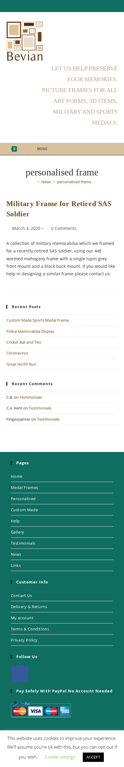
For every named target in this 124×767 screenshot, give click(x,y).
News (16, 554)
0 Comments (63, 228)
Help (15, 521)
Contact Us (21, 595)
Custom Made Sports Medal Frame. (38, 320)
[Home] (34, 181)
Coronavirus (17, 353)
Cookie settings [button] (60, 757)
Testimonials (31, 397)
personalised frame (74, 181)
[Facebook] (20, 674)
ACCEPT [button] (93, 757)
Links (16, 565)
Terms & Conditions (30, 629)
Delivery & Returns (29, 606)
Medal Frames (24, 487)
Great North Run (21, 364)
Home (17, 476)
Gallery (17, 532)
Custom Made (24, 509)
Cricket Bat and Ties (23, 342)
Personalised (23, 498)
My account (22, 617)
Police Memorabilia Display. (30, 331)
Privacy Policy (24, 640)
